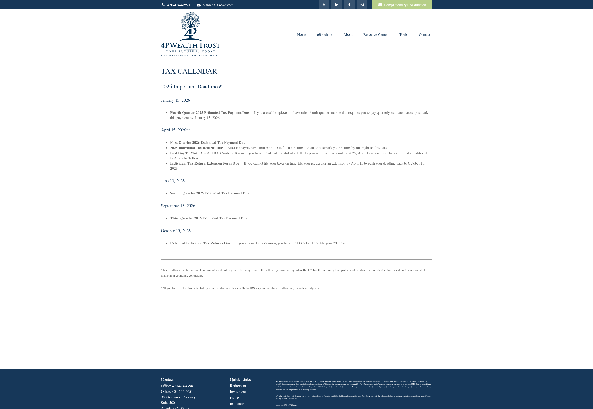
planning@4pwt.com (218, 4)
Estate (234, 397)
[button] (301, 34)
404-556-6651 (182, 391)
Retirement (238, 385)
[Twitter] (324, 4)
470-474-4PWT (179, 4)
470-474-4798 (182, 385)
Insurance (237, 403)
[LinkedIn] (336, 4)
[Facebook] (349, 4)
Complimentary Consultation (405, 4)
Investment (238, 391)
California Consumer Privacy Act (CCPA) (355, 396)
